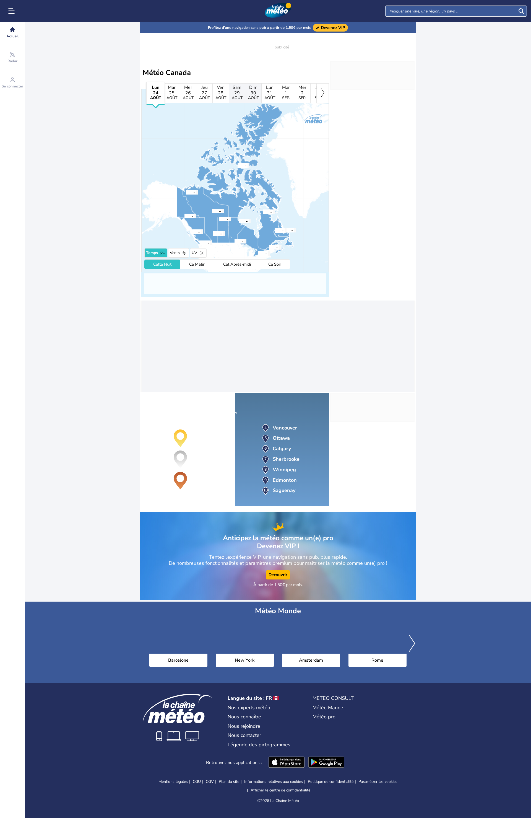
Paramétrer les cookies (377, 782)
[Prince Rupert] (190, 231)
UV (194, 252)
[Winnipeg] (234, 241)
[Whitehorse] (184, 215)
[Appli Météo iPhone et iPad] (286, 763)
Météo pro (324, 716)
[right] (322, 93)
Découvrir (278, 575)
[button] (258, 253)
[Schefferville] (274, 230)
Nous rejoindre (244, 726)
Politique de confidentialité (330, 781)
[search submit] (521, 11)
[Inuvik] (186, 192)
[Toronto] (258, 253)
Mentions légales (173, 781)
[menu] (12, 11)
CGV (210, 781)
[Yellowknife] (211, 210)
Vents (175, 252)
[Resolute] (237, 165)
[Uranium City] (219, 218)
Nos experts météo (249, 707)
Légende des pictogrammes (259, 744)
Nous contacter (244, 735)
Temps (152, 252)
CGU (197, 781)
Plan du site (229, 781)
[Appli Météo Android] (326, 763)
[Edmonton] (213, 233)
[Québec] (268, 247)
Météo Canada (167, 72)
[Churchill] (238, 220)
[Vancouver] (200, 242)
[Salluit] (263, 211)
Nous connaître (244, 716)
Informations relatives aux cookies (273, 781)
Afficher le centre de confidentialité (280, 790)
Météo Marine (328, 707)
